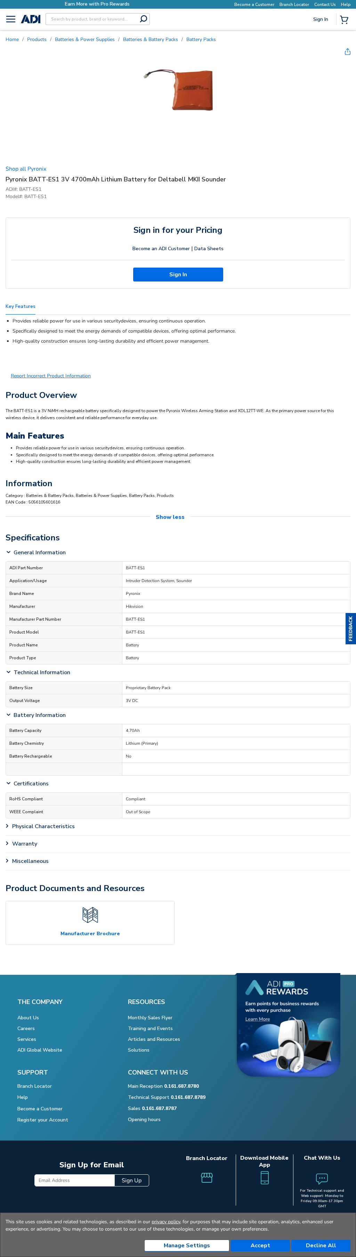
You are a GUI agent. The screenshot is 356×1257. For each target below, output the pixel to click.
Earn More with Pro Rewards (96, 4)
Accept (260, 1245)
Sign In (321, 43)
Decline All (321, 1245)
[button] (351, 628)
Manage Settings (187, 1245)
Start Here (321, 66)
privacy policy (166, 1221)
